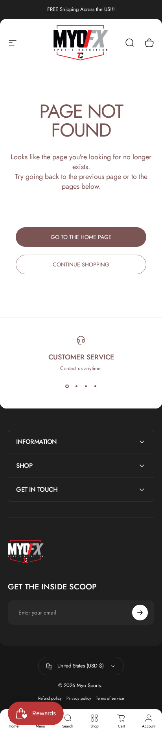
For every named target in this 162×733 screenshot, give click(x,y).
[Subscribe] (140, 612)
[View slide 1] (67, 386)
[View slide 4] (95, 386)
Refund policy (50, 698)
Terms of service (110, 698)
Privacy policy (78, 698)
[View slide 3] (85, 386)
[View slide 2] (76, 386)
